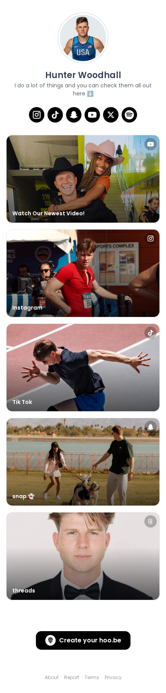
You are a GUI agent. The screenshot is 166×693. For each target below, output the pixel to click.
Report (71, 677)
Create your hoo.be (90, 640)
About (52, 677)
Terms (92, 677)
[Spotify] (129, 115)
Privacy (113, 677)
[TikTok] (55, 115)
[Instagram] (36, 115)
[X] (111, 115)
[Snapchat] (73, 115)
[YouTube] (92, 115)
